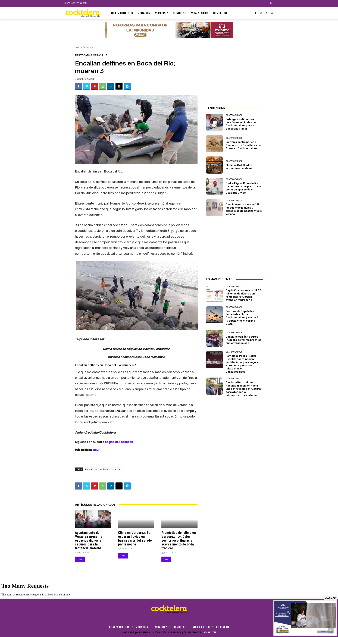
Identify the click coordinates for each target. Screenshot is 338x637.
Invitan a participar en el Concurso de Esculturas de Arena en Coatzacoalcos (243, 145)
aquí (96, 449)
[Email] (119, 86)
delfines (104, 469)
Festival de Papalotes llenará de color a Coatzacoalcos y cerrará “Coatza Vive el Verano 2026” (242, 317)
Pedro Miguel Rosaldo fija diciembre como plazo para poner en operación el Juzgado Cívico (243, 188)
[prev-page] (77, 568)
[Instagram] (261, 13)
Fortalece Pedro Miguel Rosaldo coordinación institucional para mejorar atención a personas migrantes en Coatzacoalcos (243, 363)
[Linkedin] (110, 86)
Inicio (77, 47)
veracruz (115, 469)
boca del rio (91, 469)
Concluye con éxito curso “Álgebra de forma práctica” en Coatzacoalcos (244, 340)
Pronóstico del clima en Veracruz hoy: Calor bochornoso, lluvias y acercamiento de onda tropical (178, 540)
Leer (80, 559)
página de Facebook (119, 442)
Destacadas (88, 47)
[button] (271, 3)
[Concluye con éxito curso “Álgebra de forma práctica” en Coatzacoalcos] (214, 338)
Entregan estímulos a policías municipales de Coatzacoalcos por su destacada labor (241, 124)
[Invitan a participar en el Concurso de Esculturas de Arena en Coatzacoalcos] (214, 143)
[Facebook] (256, 13)
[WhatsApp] (272, 13)
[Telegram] (127, 86)
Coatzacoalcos (234, 115)
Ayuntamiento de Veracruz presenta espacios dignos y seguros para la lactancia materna (88, 540)
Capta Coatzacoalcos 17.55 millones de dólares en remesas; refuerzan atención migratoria (243, 295)
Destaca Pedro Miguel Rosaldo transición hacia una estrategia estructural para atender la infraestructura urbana (243, 389)
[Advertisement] (234, 76)
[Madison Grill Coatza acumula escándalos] (214, 165)
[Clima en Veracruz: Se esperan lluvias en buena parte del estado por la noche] (136, 519)
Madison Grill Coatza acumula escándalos (239, 167)
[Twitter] (266, 13)
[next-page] (83, 568)
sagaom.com (209, 632)
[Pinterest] (94, 86)
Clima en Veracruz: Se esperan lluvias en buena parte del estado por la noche (135, 538)
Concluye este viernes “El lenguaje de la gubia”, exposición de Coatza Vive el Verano (244, 209)
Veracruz (100, 55)
